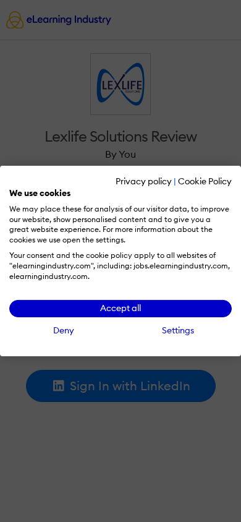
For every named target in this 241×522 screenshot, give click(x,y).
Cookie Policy (205, 181)
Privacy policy (144, 181)
